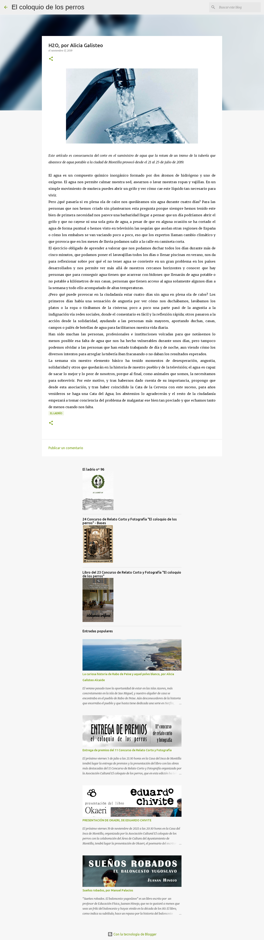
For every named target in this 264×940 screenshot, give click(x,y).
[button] (50, 59)
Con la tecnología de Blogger (135, 934)
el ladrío (56, 413)
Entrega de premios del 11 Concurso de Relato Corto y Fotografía (127, 750)
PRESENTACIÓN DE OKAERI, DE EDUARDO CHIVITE (116, 820)
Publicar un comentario (65, 448)
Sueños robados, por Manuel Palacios (107, 890)
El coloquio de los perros (48, 7)
